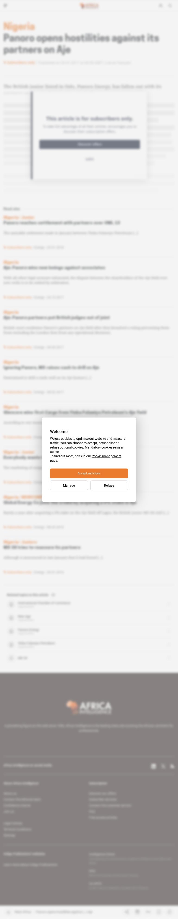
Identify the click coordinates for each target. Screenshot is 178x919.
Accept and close (89, 473)
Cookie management (106, 456)
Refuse (109, 485)
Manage (69, 485)
